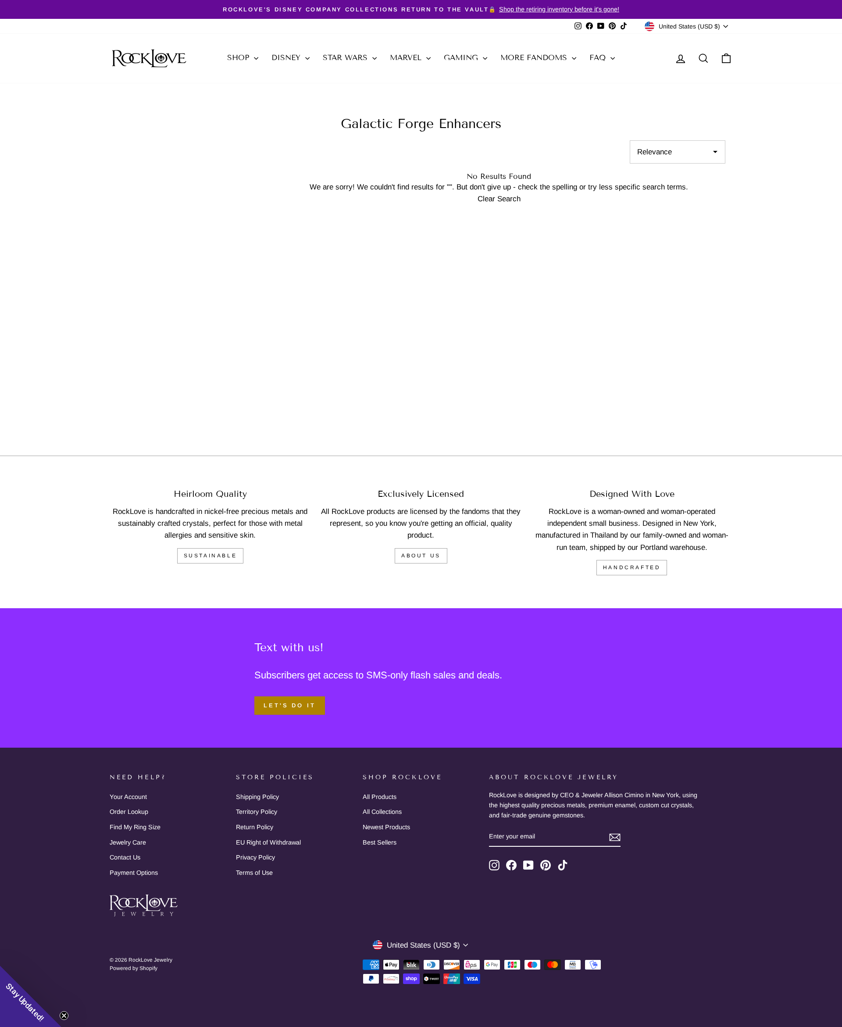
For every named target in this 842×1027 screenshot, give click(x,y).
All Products (379, 796)
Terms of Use (254, 872)
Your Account (128, 796)
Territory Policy (256, 811)
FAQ (598, 57)
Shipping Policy (257, 796)
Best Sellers (379, 842)
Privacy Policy (255, 857)
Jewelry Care (128, 842)
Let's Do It (290, 705)
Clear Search (499, 199)
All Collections (382, 811)
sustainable (210, 556)
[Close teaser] (64, 1015)
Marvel (407, 57)
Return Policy (254, 827)
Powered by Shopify (133, 968)
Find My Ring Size (135, 827)
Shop (239, 57)
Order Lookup (129, 811)
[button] (30, 996)
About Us (421, 556)
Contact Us (125, 857)
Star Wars (346, 57)
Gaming (462, 57)
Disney (287, 57)
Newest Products (386, 827)
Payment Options (134, 872)
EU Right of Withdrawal (268, 842)
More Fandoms (535, 57)
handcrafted (632, 567)
